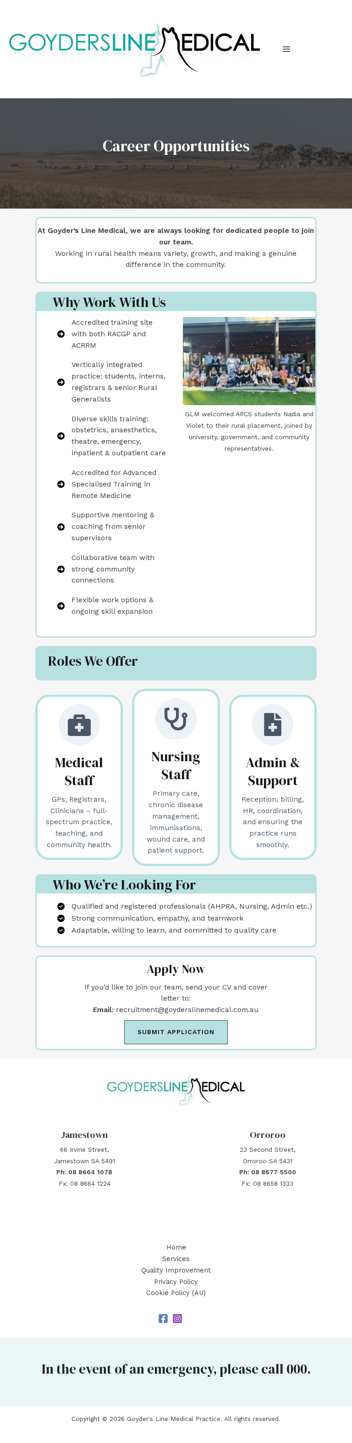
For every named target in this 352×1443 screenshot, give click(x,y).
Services (176, 1259)
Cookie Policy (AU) (176, 1293)
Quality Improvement (176, 1270)
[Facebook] (163, 1318)
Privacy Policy (176, 1282)
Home (176, 1247)
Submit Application (176, 1032)
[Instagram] (177, 1318)
